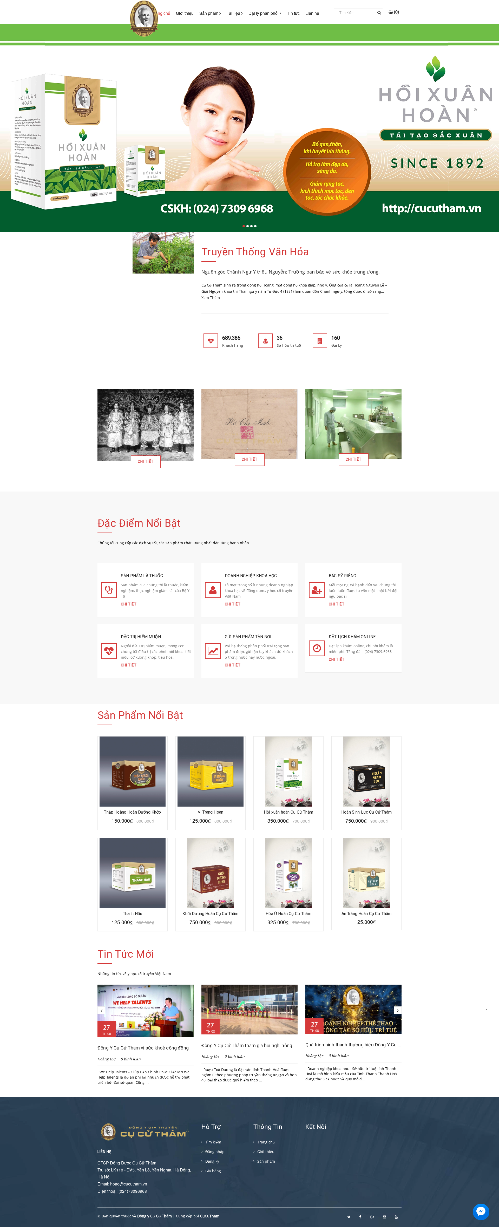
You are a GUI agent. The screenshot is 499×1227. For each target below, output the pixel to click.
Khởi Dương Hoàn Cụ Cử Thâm (210, 913)
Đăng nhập (215, 1151)
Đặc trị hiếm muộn (141, 636)
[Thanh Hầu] (132, 873)
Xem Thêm (210, 297)
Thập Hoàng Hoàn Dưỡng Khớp (132, 812)
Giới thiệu (185, 13)
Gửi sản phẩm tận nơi (248, 636)
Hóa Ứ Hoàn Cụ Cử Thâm (288, 913)
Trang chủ (266, 1142)
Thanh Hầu (132, 913)
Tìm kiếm (213, 1142)
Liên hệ (312, 13)
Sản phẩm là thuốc (142, 575)
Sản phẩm (209, 13)
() (396, 10)
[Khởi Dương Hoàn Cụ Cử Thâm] (210, 873)
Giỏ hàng (213, 1170)
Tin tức (293, 13)
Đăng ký (212, 1161)
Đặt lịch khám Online (352, 636)
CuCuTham (209, 1216)
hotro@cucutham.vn (128, 1184)
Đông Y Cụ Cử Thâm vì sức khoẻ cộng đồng (143, 1048)
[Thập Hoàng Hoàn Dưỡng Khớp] (132, 772)
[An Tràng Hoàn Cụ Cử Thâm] (366, 873)
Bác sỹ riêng (342, 575)
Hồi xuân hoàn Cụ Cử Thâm (288, 812)
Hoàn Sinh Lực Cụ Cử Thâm (366, 812)
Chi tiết (146, 461)
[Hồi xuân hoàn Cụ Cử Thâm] (288, 772)
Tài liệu (234, 13)
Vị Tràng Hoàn (210, 812)
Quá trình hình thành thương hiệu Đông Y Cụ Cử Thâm (361, 1044)
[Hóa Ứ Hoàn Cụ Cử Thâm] (288, 873)
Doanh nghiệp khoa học (251, 575)
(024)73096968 (133, 1191)
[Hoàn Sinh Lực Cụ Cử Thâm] (366, 772)
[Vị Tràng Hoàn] (210, 772)
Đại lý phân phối (264, 13)
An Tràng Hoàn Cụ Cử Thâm (367, 913)
